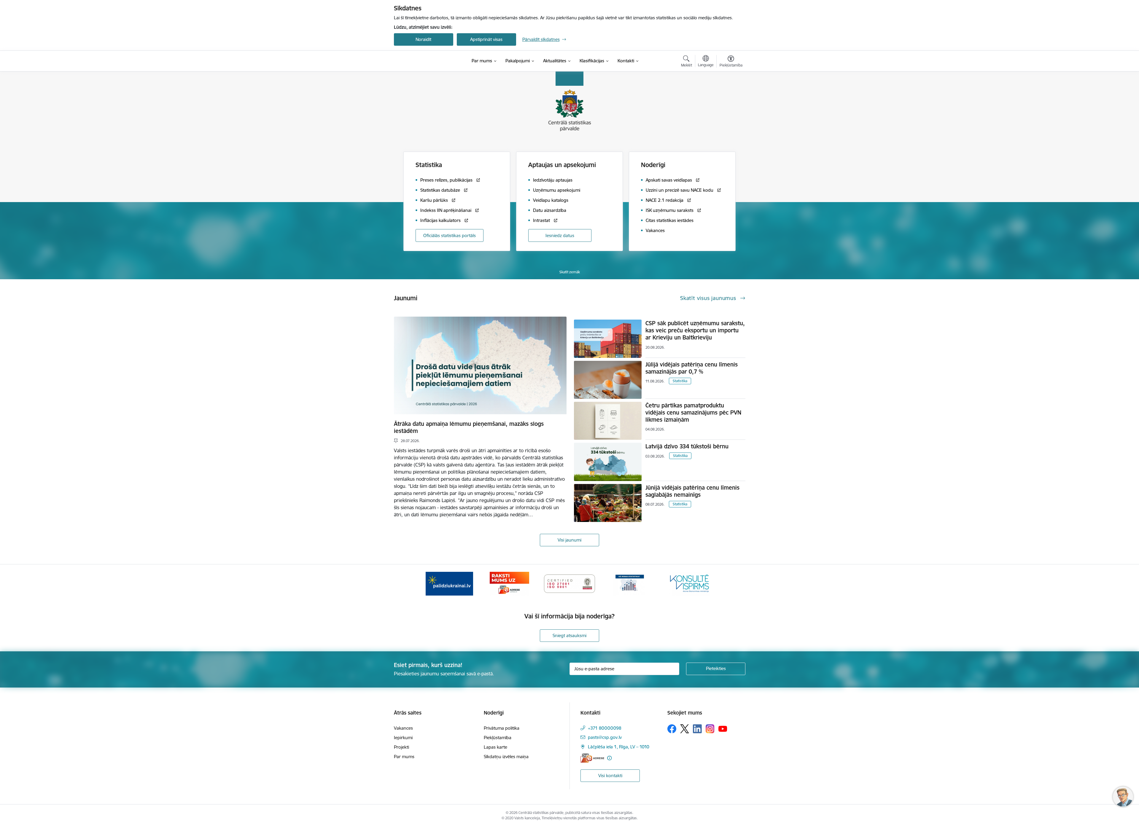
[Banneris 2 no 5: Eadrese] (509, 583)
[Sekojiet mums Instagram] (710, 728)
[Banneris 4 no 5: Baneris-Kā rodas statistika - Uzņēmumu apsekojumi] (629, 583)
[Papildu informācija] (609, 758)
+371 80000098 (604, 728)
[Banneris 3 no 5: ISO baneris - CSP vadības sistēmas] (569, 583)
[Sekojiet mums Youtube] (722, 728)
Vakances (403, 728)
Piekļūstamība (497, 737)
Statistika (680, 381)
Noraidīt (423, 39)
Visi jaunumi (569, 540)
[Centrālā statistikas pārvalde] (431, 61)
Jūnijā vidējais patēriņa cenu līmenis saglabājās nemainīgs (692, 491)
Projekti (401, 747)
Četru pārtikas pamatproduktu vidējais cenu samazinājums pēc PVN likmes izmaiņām (693, 412)
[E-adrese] (592, 758)
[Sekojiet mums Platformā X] (684, 728)
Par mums (404, 756)
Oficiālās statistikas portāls (449, 235)
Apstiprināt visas (486, 39)
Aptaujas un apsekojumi (562, 165)
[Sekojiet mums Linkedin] (697, 728)
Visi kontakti (610, 775)
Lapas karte (495, 747)
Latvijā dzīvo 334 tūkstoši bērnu (686, 446)
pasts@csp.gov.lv (605, 737)
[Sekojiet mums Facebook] (671, 728)
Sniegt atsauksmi (569, 635)
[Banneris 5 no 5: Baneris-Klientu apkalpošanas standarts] (689, 583)
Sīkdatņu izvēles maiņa (506, 756)
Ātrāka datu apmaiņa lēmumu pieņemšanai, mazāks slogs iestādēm (469, 427)
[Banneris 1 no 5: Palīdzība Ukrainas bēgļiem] (449, 583)
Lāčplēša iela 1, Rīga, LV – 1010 (618, 747)
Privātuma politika (501, 728)
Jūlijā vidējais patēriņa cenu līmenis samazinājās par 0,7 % (691, 368)
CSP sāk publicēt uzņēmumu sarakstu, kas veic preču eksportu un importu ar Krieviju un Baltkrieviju (695, 330)
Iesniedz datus (559, 235)
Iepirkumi (403, 737)
